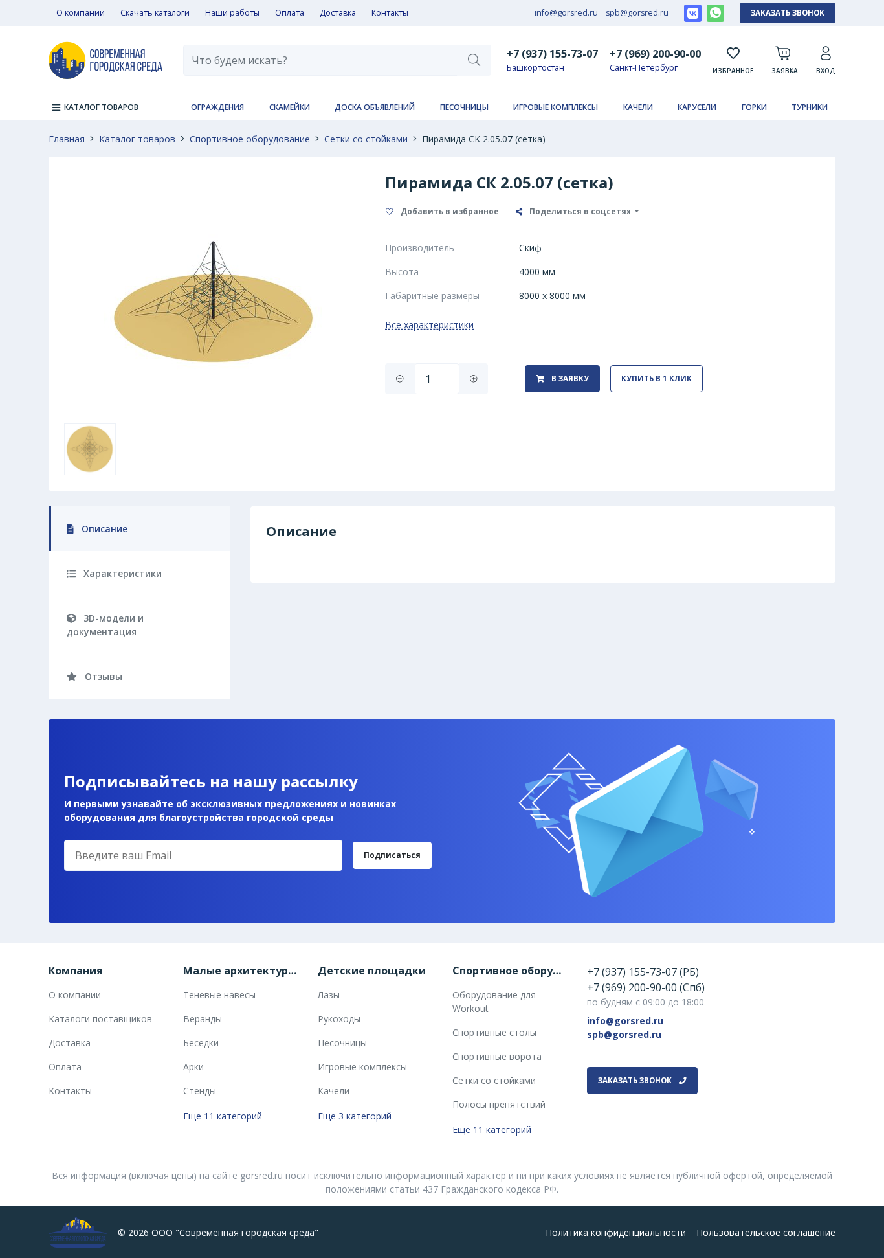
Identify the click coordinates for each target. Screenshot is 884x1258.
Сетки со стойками (366, 139)
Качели (638, 107)
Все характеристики (429, 325)
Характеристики (121, 573)
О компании (80, 12)
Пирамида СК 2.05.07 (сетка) (484, 139)
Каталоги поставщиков (100, 1019)
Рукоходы (339, 1019)
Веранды (202, 1019)
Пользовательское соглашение (765, 1232)
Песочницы (464, 107)
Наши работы (232, 12)
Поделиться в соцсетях (580, 211)
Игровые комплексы (555, 107)
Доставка (338, 12)
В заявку (569, 378)
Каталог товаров (137, 139)
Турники (809, 107)
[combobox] (320, 60)
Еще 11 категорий (222, 1116)
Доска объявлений (375, 107)
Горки (754, 107)
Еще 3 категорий (355, 1116)
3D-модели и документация (105, 625)
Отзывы (102, 676)
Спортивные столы (494, 1032)
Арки (193, 1067)
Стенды (199, 1090)
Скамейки (289, 107)
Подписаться (392, 855)
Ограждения (217, 107)
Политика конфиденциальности (616, 1232)
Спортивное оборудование (250, 139)
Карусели (697, 107)
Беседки (201, 1043)
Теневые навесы (219, 995)
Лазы (329, 995)
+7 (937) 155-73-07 (552, 53)
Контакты (389, 12)
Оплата (289, 12)
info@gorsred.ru (566, 12)
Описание (103, 528)
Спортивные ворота (497, 1056)
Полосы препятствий (499, 1104)
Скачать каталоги (155, 12)
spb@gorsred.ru (637, 12)
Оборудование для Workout (494, 1002)
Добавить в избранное (449, 211)
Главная (67, 139)
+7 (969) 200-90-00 (655, 53)
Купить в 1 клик (656, 378)
